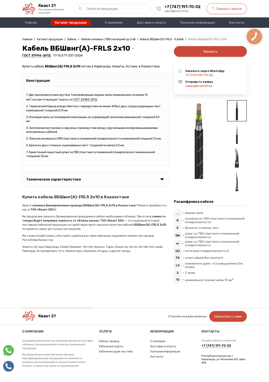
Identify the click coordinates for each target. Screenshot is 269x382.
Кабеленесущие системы (116, 351)
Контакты (156, 356)
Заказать (210, 51)
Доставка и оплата (163, 346)
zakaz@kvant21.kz (176, 11)
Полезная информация (165, 351)
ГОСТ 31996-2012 (36, 55)
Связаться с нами (228, 316)
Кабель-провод (109, 341)
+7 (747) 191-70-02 (182, 6)
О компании (157, 341)
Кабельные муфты (111, 346)
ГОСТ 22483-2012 (85, 99)
